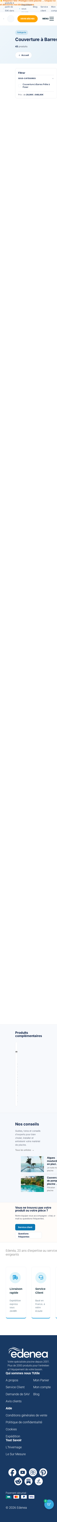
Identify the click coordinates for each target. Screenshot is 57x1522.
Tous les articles (23, 1150)
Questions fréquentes (23, 1235)
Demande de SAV (18, 1394)
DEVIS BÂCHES (28, 18)
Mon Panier (41, 1380)
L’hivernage (14, 1447)
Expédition (13, 1436)
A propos (12, 1380)
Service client (44, 8)
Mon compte (42, 1387)
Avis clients (14, 1401)
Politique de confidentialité (24, 1422)
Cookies (11, 1429)
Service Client (15, 1387)
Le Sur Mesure (16, 1454)
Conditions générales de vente (26, 1415)
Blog (35, 6)
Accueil (25, 55)
